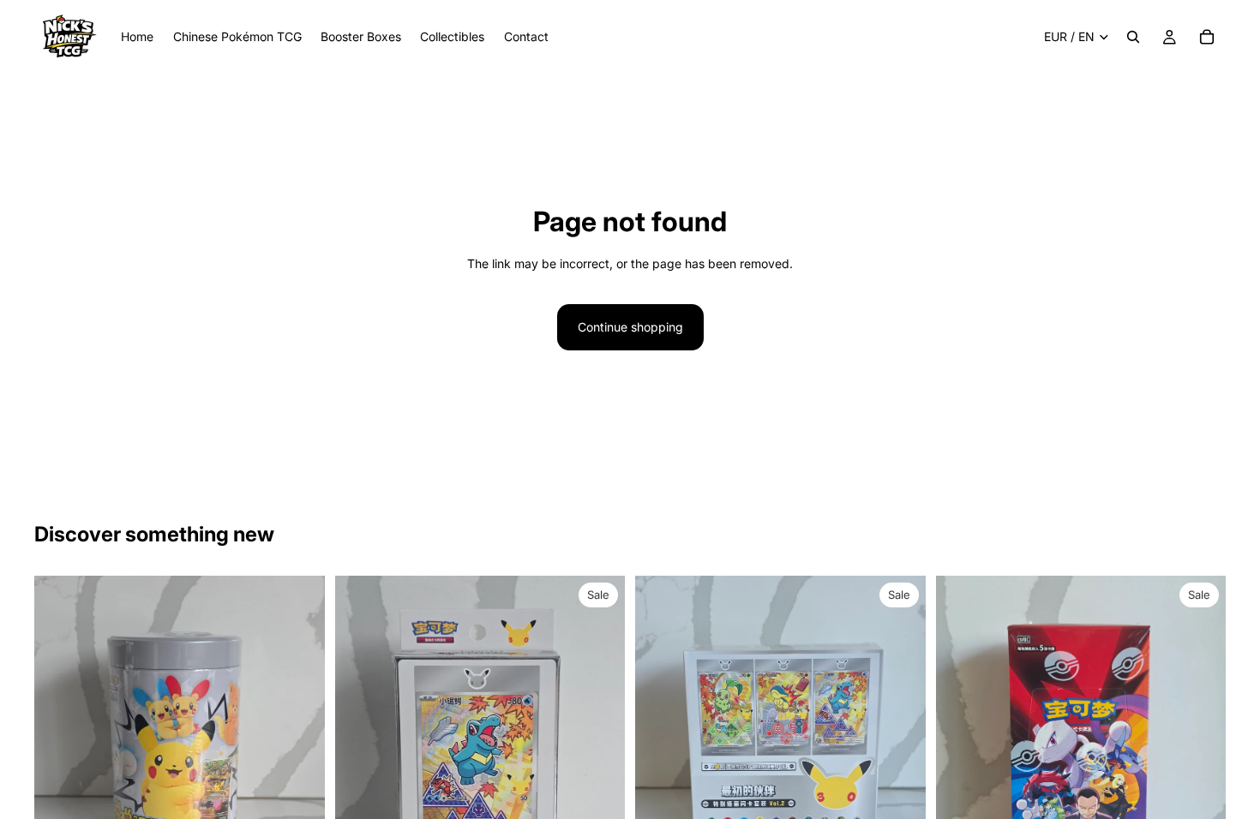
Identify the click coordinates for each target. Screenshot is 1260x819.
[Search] (1133, 37)
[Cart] (1207, 37)
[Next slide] (299, 769)
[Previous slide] (60, 769)
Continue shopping (630, 327)
